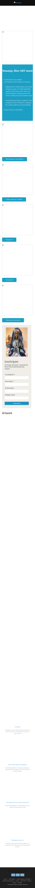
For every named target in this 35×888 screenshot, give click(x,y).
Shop (17, 881)
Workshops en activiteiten (14, 159)
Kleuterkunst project (13, 320)
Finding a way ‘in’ (17, 840)
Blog (14, 882)
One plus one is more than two (17, 802)
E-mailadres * (10, 375)
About (29, 881)
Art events (9, 280)
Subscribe (16, 403)
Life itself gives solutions (17, 764)
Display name (10, 395)
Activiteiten (12, 879)
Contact (19, 882)
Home (5, 879)
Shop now (9, 239)
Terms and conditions (22, 871)
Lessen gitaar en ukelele (14, 199)
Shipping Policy (11, 871)
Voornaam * (9, 381)
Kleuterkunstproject (8, 881)
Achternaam (9, 388)
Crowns (17, 727)
